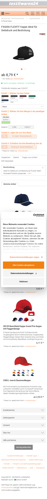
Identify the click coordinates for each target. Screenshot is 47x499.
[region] (23, 55)
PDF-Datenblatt (7, 161)
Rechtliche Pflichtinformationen (13, 460)
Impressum (40, 468)
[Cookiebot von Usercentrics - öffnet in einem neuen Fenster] (33, 215)
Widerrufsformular (36, 460)
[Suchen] (43, 17)
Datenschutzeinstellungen (22, 273)
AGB (31, 468)
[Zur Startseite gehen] (23, 4)
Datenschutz (22, 468)
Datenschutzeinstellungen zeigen (24, 257)
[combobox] (20, 17)
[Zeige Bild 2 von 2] (25, 69)
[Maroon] (23, 96)
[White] (14, 100)
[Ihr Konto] (32, 13)
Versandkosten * (31, 292)
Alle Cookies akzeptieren (23, 265)
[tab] (23, 170)
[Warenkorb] (43, 13)
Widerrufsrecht (8, 468)
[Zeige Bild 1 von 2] (21, 69)
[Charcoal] (14, 96)
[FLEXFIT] (42, 34)
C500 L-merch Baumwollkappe (17, 380)
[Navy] (5, 100)
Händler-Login (31, 456)
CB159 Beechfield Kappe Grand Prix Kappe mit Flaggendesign (22, 327)
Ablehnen (23, 281)
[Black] (5, 96)
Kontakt (7, 464)
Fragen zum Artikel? (29, 157)
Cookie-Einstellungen (15, 456)
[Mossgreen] (32, 96)
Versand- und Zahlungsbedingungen (27, 464)
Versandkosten (7, 487)
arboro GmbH (21, 480)
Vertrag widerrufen (23, 447)
